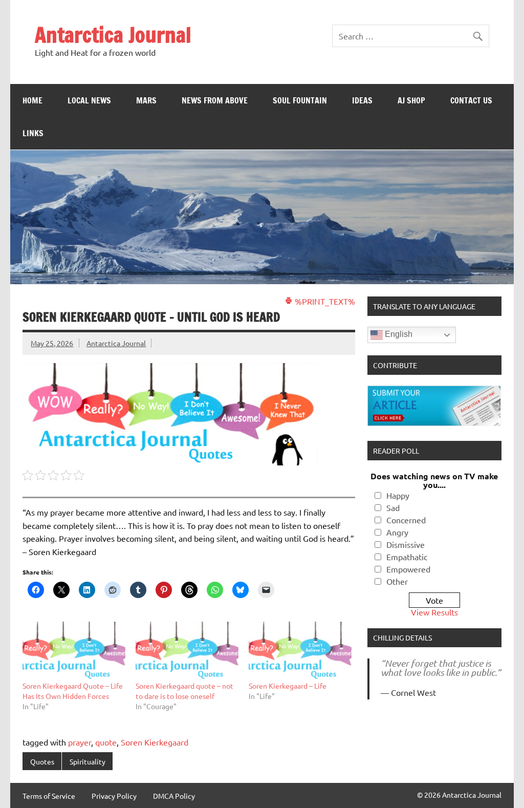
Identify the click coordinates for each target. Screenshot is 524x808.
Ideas (362, 100)
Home (32, 100)
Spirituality (87, 761)
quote (106, 742)
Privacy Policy (114, 795)
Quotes (42, 761)
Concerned (406, 520)
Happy (397, 495)
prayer (79, 742)
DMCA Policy (174, 795)
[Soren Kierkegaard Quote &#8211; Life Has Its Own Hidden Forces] (74, 651)
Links (33, 133)
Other (397, 581)
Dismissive (405, 544)
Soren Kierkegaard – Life (287, 685)
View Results (434, 612)
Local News (89, 100)
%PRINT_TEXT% (324, 301)
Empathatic (406, 556)
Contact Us (471, 100)
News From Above (215, 100)
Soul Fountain (300, 100)
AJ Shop (411, 100)
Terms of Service (49, 795)
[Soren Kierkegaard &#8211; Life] (300, 651)
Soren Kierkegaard (154, 742)
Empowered (408, 569)
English (397, 334)
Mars (146, 100)
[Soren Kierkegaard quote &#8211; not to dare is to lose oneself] (187, 651)
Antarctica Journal (113, 34)
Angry (397, 532)
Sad (393, 507)
